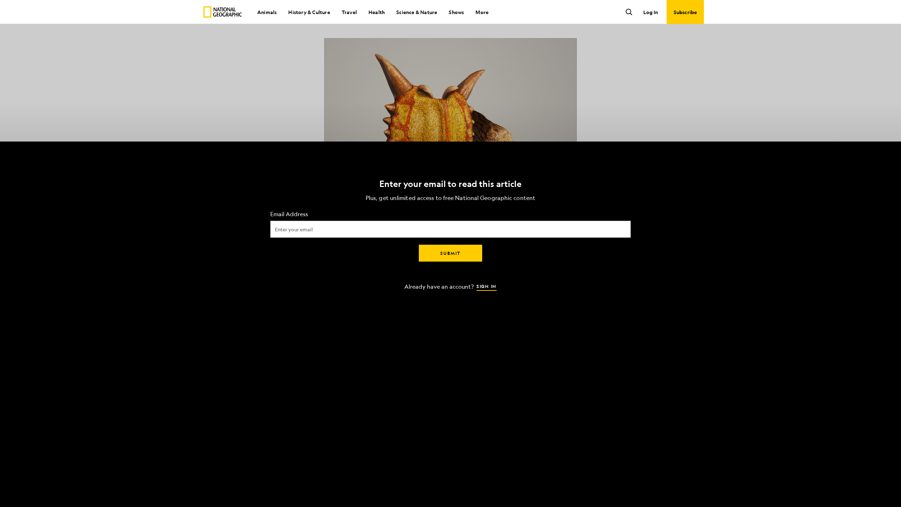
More (482, 12)
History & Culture (309, 12)
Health (376, 12)
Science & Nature (416, 12)
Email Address (289, 214)
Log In (650, 12)
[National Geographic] (222, 12)
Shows (456, 12)
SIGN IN (487, 286)
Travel (349, 12)
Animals (267, 12)
